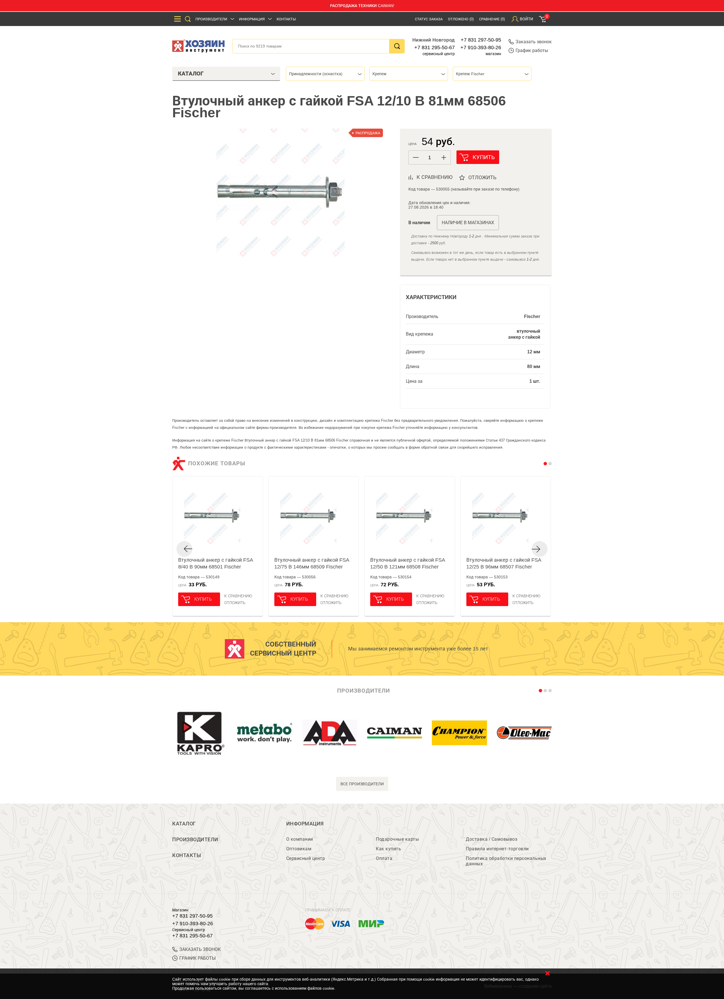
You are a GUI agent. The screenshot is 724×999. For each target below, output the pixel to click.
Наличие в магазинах (468, 222)
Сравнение (492, 19)
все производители (362, 784)
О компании (299, 839)
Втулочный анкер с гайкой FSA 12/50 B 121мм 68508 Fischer (407, 563)
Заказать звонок (534, 41)
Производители (211, 19)
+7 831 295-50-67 (434, 47)
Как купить (388, 848)
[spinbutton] (430, 158)
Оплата (384, 858)
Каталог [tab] (191, 73)
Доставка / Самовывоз (491, 839)
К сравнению (238, 596)
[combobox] (325, 74)
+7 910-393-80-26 (480, 47)
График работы (532, 50)
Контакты (286, 19)
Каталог (184, 824)
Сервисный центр (305, 858)
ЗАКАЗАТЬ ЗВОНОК (200, 949)
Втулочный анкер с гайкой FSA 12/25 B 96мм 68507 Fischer (503, 563)
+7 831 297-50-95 (481, 40)
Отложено (461, 19)
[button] (444, 157)
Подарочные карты (397, 839)
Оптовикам (299, 848)
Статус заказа (429, 19)
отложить (482, 177)
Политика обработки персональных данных (506, 861)
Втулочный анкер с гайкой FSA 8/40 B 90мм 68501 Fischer (215, 563)
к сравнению (435, 177)
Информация (252, 19)
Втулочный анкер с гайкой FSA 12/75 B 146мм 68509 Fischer (311, 563)
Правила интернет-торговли (497, 848)
